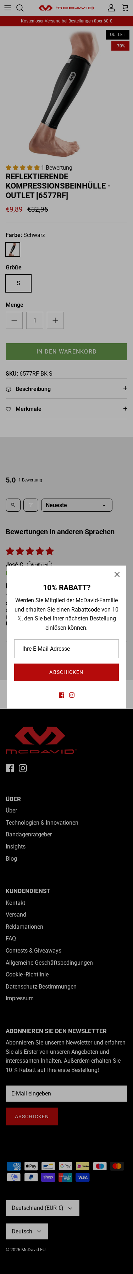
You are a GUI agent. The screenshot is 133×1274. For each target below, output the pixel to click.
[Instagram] (71, 695)
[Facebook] (61, 695)
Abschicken (66, 672)
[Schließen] (117, 574)
